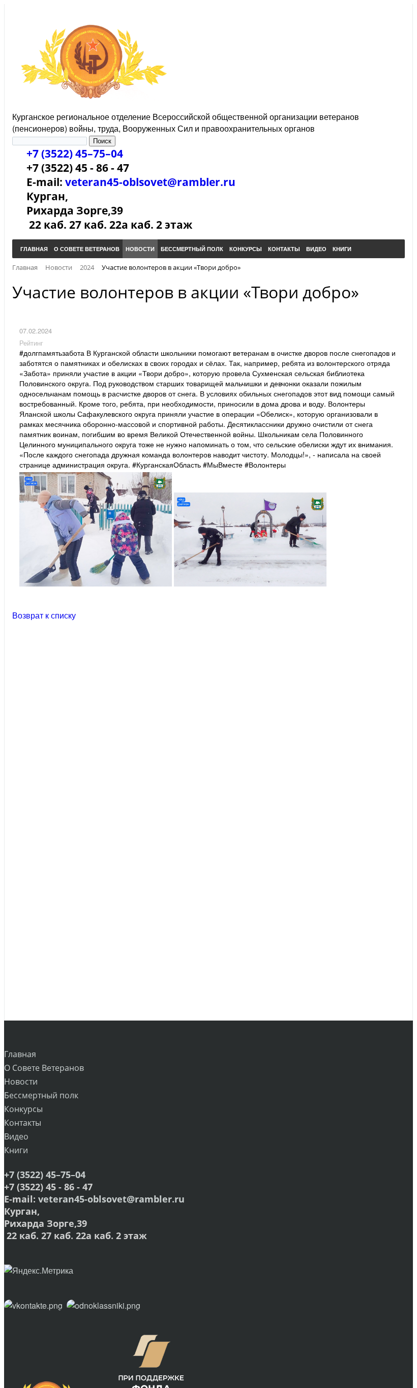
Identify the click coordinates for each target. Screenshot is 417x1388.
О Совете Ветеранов (44, 1067)
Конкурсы (23, 1109)
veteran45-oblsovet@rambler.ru (150, 182)
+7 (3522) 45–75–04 (74, 153)
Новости (21, 1081)
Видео (16, 1136)
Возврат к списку (44, 615)
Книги (16, 1150)
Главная (20, 1054)
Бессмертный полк (41, 1095)
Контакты (22, 1122)
